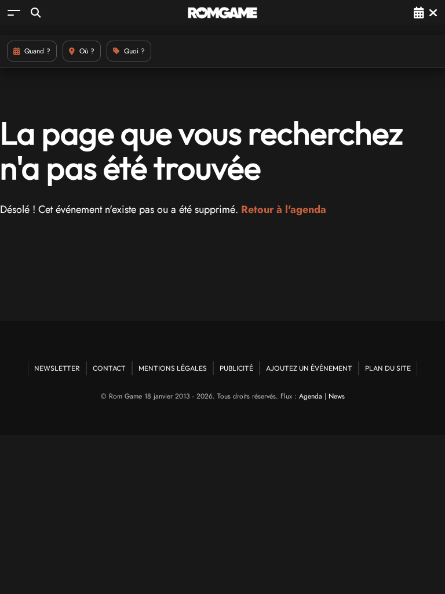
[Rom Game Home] (222, 13)
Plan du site (388, 368)
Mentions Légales (172, 368)
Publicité (236, 368)
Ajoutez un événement (309, 368)
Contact (109, 368)
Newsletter (57, 368)
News (337, 396)
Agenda (310, 396)
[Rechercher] (35, 12)
